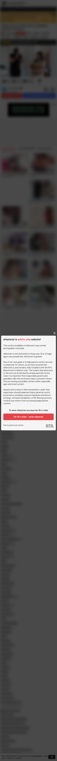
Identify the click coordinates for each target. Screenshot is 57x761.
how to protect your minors (13, 425)
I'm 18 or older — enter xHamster (28, 417)
